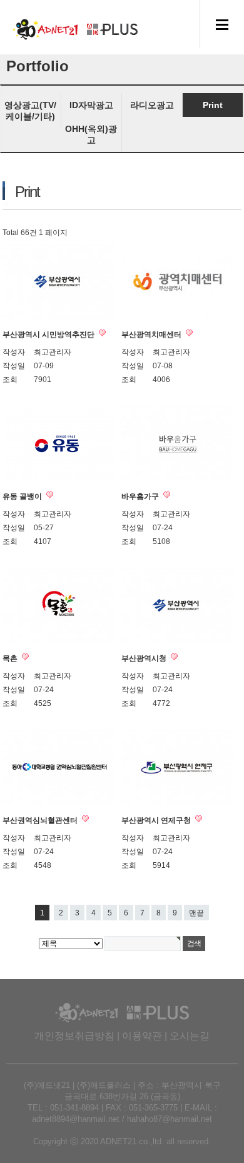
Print (213, 105)
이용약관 (142, 1035)
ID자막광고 (91, 105)
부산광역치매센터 (152, 334)
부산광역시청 (144, 658)
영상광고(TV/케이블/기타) (30, 110)
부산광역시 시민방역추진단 (49, 334)
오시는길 (190, 1035)
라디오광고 (152, 105)
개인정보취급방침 (74, 1035)
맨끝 (196, 913)
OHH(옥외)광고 (91, 134)
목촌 (11, 658)
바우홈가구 (141, 496)
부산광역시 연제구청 (157, 820)
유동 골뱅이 (23, 496)
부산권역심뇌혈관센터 (41, 820)
